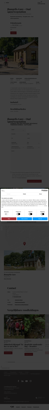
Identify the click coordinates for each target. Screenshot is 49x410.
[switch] (18, 214)
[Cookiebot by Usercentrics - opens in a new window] (42, 190)
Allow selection (24, 218)
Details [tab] (24, 193)
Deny (9, 218)
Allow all (40, 218)
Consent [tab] (8, 193)
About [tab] (40, 193)
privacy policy (41, 205)
